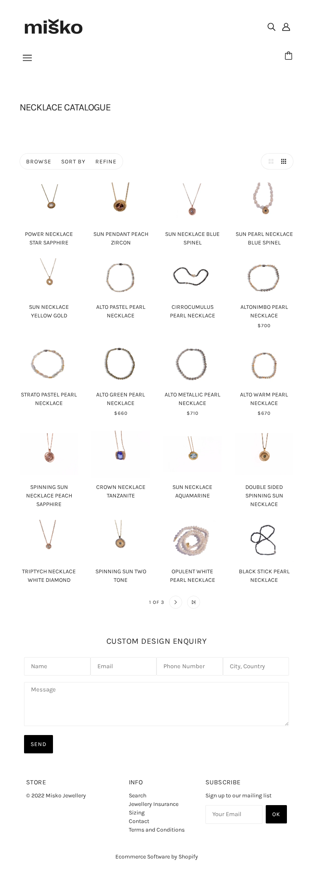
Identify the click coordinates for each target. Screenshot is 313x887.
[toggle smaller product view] (285, 161)
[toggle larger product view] (269, 161)
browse (38, 161)
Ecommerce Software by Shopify (156, 856)
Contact (139, 821)
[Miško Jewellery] (53, 25)
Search (137, 795)
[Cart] (290, 55)
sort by (73, 161)
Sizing (137, 812)
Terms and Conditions (157, 829)
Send (38, 744)
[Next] (175, 602)
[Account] (286, 26)
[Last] (193, 602)
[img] (271, 26)
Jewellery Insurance (154, 804)
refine (106, 161)
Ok (276, 814)
